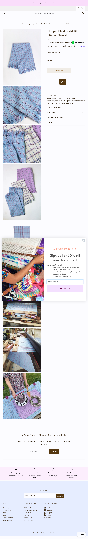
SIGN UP (65, 288)
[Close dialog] (83, 240)
